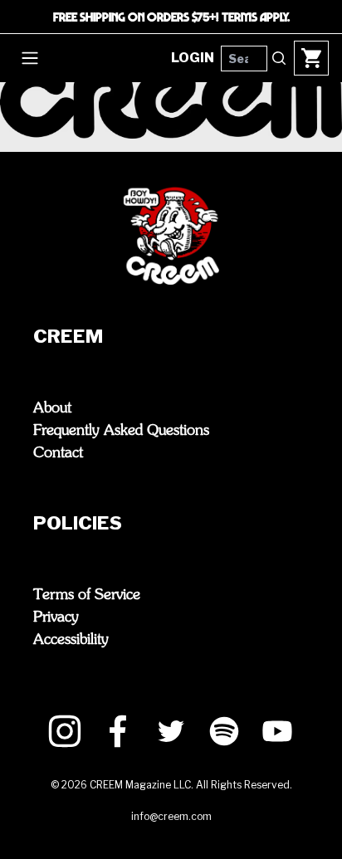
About (52, 408)
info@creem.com (171, 816)
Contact (58, 453)
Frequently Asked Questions (121, 430)
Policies (77, 522)
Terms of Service (86, 595)
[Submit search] (279, 58)
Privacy (56, 617)
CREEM (68, 336)
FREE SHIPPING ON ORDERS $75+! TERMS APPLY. (171, 16)
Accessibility (71, 639)
